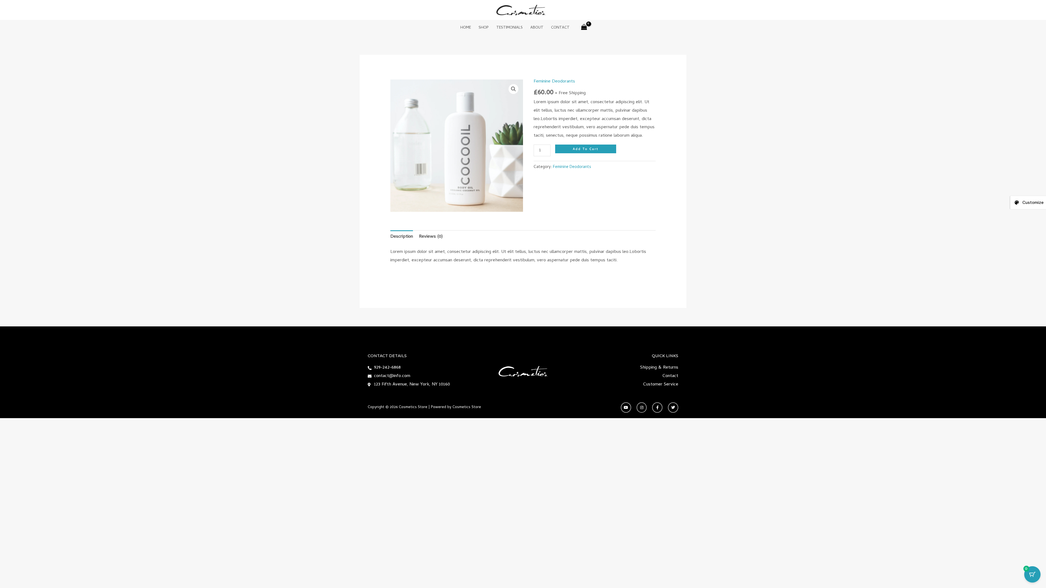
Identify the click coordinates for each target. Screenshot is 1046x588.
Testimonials (509, 28)
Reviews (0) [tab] (431, 237)
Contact (560, 28)
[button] (513, 89)
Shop (484, 28)
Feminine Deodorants (554, 81)
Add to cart (585, 149)
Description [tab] (401, 237)
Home (465, 28)
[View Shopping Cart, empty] (584, 28)
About (536, 28)
